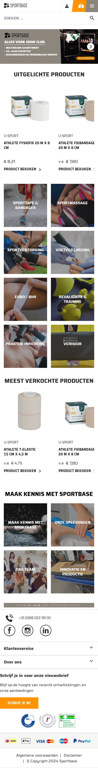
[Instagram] (29, 630)
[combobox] (49, 18)
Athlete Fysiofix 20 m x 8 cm (27, 145)
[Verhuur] (72, 346)
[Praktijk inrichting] (25, 346)
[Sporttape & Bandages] (25, 205)
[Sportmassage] (72, 205)
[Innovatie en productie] (72, 571)
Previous (7, 46)
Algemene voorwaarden (37, 755)
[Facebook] (11, 630)
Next (90, 46)
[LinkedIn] (47, 630)
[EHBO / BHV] (25, 299)
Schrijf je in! (19, 703)
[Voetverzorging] (72, 252)
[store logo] (15, 6)
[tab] (49, 648)
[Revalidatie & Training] (72, 299)
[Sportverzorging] (25, 252)
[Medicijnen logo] (67, 720)
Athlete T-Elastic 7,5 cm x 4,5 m (20, 452)
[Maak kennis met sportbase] (25, 524)
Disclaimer (73, 755)
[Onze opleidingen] (72, 524)
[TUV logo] (28, 720)
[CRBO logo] (47, 720)
